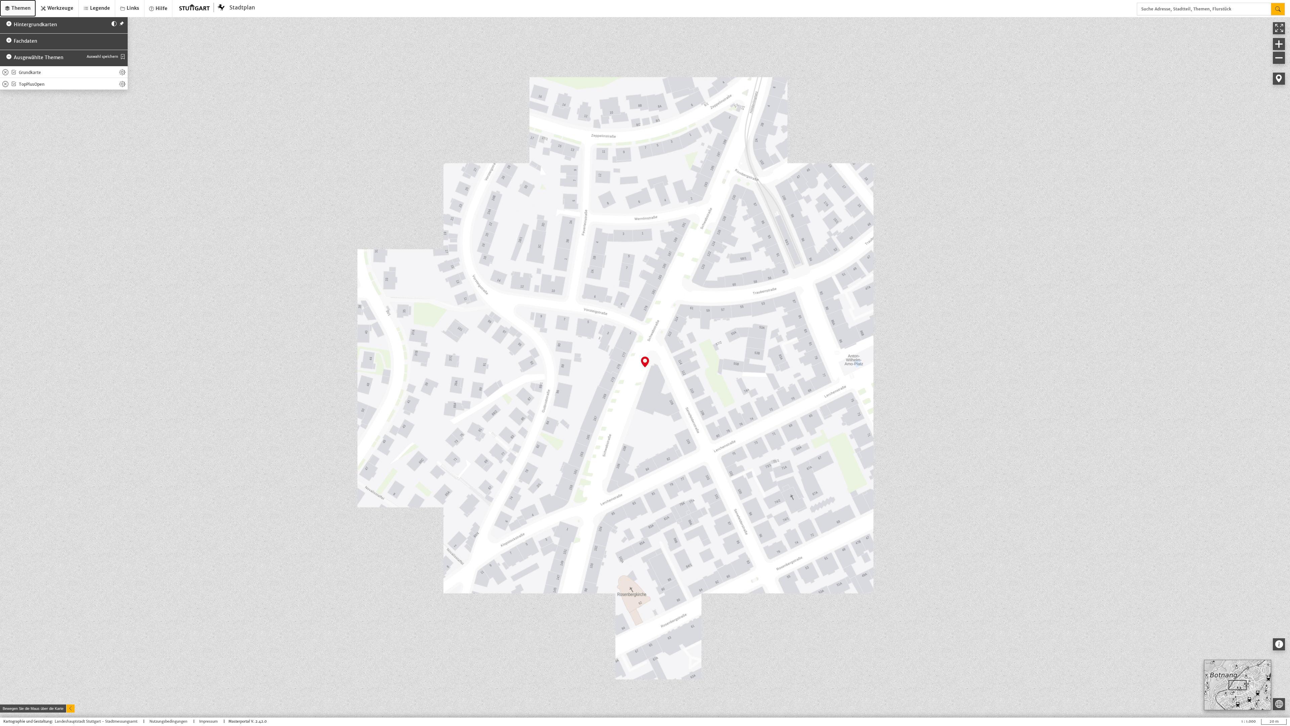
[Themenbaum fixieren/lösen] (122, 23)
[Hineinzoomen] (1279, 44)
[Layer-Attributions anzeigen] (1279, 644)
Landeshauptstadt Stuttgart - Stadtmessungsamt (96, 721)
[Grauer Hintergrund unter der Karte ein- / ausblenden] (114, 23)
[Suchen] (1278, 9)
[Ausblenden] (71, 708)
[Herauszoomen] (1279, 58)
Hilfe (160, 8)
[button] (18, 8)
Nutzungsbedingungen (168, 721)
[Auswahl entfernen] (5, 72)
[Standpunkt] (1279, 79)
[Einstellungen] (122, 72)
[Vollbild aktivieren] (1279, 28)
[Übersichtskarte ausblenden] (1279, 704)
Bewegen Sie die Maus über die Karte (33, 709)
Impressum (209, 721)
